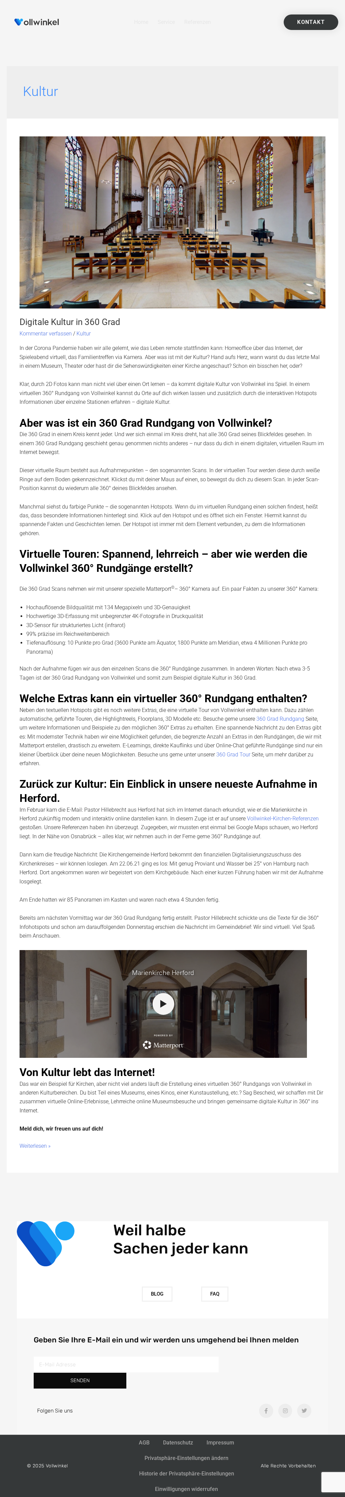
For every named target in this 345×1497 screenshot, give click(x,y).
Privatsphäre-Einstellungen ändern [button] (186, 1458)
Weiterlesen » (35, 1145)
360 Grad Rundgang (280, 719)
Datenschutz (178, 1442)
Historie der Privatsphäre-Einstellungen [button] (186, 1473)
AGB (144, 1442)
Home (141, 22)
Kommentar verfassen (46, 333)
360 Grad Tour (233, 754)
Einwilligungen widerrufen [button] (186, 1489)
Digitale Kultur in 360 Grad (70, 322)
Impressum (220, 1442)
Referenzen (197, 22)
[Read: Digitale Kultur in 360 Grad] (172, 222)
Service (166, 22)
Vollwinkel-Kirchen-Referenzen (283, 818)
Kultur (83, 333)
